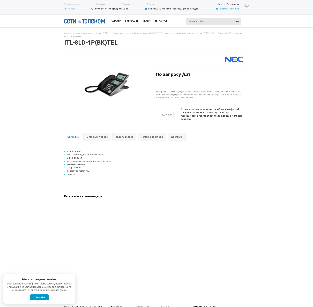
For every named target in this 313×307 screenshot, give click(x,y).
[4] (167, 85)
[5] (170, 85)
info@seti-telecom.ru (229, 9)
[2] (160, 85)
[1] (157, 85)
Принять (39, 297)
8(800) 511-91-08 (103, 9)
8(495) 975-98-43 (120, 9)
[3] (164, 85)
